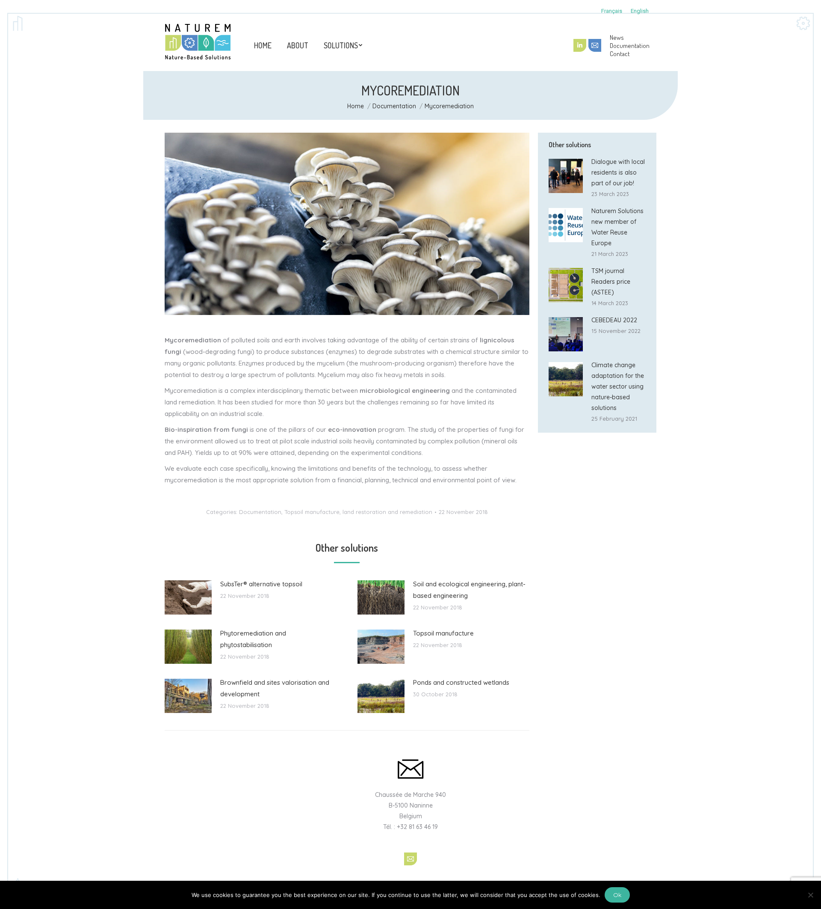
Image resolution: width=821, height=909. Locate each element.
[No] (810, 895)
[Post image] (188, 597)
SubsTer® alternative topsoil (261, 584)
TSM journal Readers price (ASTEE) (610, 281)
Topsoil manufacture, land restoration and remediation (358, 511)
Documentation (394, 106)
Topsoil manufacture (443, 633)
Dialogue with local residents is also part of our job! (618, 172)
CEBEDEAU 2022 (614, 320)
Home (355, 106)
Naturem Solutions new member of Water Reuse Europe (617, 227)
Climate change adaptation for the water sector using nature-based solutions (617, 386)
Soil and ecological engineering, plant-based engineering (469, 590)
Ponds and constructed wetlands (461, 682)
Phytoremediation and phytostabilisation (253, 639)
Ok (617, 895)
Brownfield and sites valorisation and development (274, 688)
